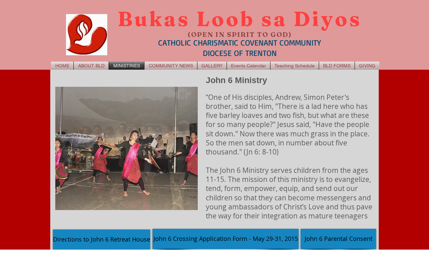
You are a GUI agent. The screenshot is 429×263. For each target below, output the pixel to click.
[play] (183, 204)
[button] (126, 148)
